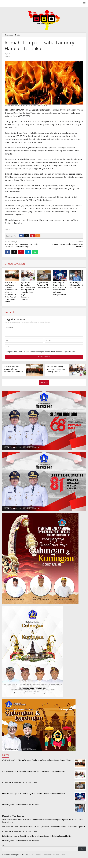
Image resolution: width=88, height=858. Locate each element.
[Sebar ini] (7, 252)
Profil (63, 855)
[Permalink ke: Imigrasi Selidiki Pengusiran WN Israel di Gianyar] (44, 275)
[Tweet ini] (14, 252)
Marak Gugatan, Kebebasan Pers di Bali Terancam (76, 284)
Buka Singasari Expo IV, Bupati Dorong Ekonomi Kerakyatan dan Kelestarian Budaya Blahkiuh (37, 836)
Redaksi (38, 855)
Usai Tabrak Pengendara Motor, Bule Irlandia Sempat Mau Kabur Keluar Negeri (21, 244)
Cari (3, 845)
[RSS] (37, 235)
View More (44, 382)
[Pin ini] (21, 252)
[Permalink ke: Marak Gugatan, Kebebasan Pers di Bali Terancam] (76, 275)
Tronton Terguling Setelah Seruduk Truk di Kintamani (67, 244)
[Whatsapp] (35, 252)
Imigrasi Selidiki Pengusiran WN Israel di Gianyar (43, 284)
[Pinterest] (32, 235)
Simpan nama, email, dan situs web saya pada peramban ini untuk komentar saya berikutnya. (41, 352)
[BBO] (15, 4)
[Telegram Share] (28, 252)
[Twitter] (26, 235)
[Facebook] (21, 235)
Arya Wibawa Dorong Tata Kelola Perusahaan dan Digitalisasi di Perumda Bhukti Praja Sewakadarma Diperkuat (56, 371)
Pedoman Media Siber (51, 855)
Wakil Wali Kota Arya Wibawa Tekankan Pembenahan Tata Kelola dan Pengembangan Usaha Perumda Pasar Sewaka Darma (11, 292)
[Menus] (84, 3)
